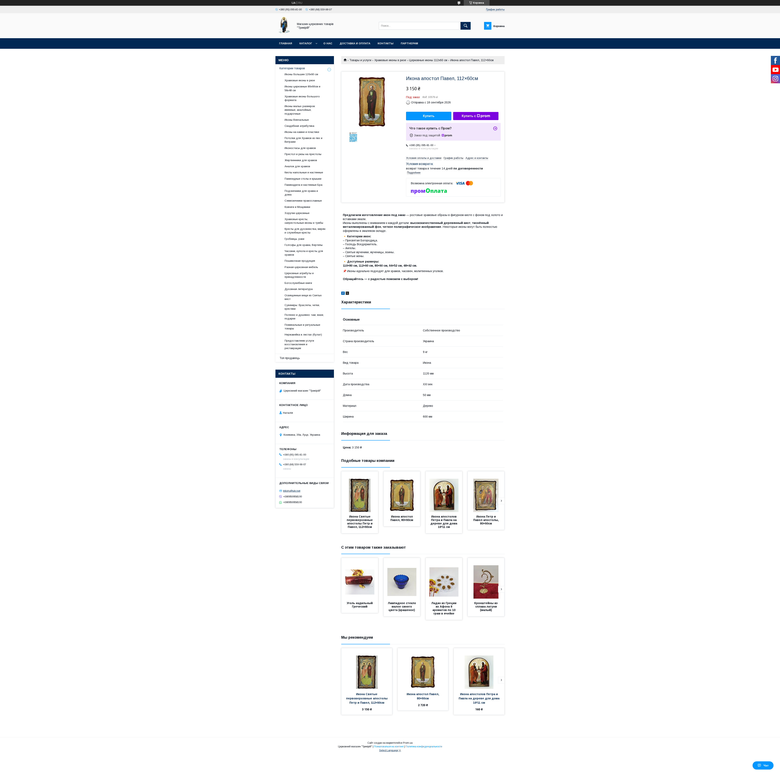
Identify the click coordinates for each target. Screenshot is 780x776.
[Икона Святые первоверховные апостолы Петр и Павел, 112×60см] (359, 491)
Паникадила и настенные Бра (303, 184)
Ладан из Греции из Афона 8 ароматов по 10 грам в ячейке (444, 608)
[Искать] (465, 26)
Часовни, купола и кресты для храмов (304, 253)
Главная (285, 43)
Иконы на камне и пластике (302, 131)
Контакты (385, 43)
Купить (428, 116)
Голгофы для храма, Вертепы (304, 244)
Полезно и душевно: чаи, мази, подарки (304, 316)
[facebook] (343, 293)
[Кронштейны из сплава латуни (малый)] (486, 578)
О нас (327, 43)
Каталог (305, 43)
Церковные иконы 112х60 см (428, 60)
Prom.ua (408, 742)
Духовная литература (299, 289)
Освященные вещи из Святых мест (303, 297)
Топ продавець (290, 358)
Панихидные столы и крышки (303, 178)
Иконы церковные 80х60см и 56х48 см (302, 88)
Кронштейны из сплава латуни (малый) (486, 606)
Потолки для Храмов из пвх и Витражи (303, 140)
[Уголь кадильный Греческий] (359, 578)
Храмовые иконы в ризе (390, 60)
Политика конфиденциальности (423, 746)
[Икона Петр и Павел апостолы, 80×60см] (486, 491)
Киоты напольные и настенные (304, 172)
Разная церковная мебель (301, 267)
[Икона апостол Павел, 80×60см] (402, 491)
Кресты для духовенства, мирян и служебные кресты (305, 230)
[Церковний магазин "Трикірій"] (283, 33)
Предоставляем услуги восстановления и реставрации (299, 344)
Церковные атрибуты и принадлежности (299, 275)
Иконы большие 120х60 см (301, 74)
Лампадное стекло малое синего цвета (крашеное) (402, 606)
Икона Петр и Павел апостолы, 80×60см (486, 520)
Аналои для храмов (297, 166)
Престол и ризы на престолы (303, 154)
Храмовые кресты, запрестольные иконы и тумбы (304, 221)
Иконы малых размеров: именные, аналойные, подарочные (300, 110)
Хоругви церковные (297, 213)
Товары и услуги (360, 60)
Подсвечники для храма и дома (301, 192)
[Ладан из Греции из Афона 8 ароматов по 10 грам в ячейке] (444, 578)
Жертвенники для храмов (301, 160)
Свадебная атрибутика (299, 125)
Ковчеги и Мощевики (297, 206)
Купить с (469, 116)
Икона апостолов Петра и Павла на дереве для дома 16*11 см (444, 522)
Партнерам (409, 43)
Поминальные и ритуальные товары (302, 326)
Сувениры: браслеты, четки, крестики (302, 307)
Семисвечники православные (303, 200)
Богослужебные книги (298, 282)
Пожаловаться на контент (389, 746)
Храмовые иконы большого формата (302, 98)
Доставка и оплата (355, 43)
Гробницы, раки (294, 238)
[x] (347, 293)
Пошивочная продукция (300, 260)
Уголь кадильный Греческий (360, 604)
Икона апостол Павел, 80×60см (402, 518)
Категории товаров (292, 68)
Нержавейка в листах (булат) (303, 334)
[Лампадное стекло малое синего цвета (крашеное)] (402, 578)
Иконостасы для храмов (300, 148)
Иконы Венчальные (297, 119)
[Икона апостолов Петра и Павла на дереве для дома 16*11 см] (444, 491)
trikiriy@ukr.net (291, 490)
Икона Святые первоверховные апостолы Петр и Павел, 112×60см (360, 522)
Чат (766, 765)
